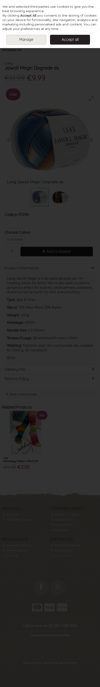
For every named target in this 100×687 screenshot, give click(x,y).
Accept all (70, 39)
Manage (26, 39)
